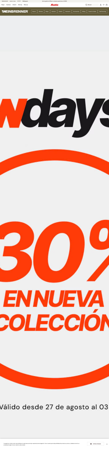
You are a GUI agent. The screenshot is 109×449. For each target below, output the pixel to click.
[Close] (107, 444)
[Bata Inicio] (54, 5)
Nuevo (34, 11)
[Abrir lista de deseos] (104, 5)
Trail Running (102, 11)
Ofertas (41, 11)
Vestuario (67, 11)
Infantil (60, 11)
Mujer (47, 11)
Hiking (83, 11)
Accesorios (76, 11)
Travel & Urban (92, 11)
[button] (3, 5)
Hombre (54, 11)
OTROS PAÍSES (97, 444)
